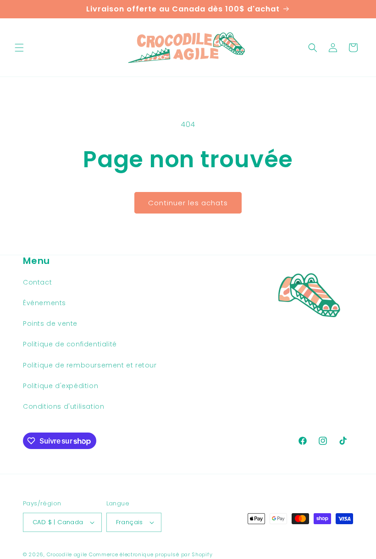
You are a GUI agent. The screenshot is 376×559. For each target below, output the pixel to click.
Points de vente (50, 323)
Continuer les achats (188, 203)
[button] (19, 48)
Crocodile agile (67, 554)
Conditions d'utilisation (63, 406)
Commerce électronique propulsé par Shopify (150, 554)
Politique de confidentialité (70, 344)
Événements (44, 302)
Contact (37, 282)
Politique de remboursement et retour (90, 365)
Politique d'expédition (60, 385)
